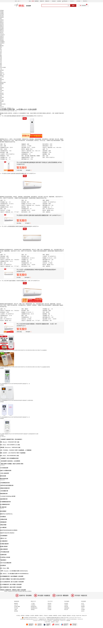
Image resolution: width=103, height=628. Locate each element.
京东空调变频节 (3, 535)
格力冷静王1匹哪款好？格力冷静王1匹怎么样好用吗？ (12, 579)
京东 (24, 6)
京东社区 (59, 615)
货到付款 (49, 603)
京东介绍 (2, 106)
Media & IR (84, 615)
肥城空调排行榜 (3, 493)
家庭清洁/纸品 (3, 82)
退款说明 (66, 606)
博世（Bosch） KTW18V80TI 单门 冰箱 (9, 442)
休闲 (1, 66)
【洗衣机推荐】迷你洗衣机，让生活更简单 (10, 461)
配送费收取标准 (34, 608)
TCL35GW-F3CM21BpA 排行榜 (7, 496)
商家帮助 (36, 615)
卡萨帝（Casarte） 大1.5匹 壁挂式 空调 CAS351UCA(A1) (14, 570)
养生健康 (2, 28)
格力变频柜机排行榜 (5, 504)
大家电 (15, 609)
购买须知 (2, 15)
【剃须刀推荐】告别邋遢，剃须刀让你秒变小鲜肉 (11, 463)
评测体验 (2, 19)
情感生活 (2, 36)
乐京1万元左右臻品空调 (5, 562)
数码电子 (2, 32)
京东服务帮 (2, 34)
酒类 (1, 85)
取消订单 (66, 609)
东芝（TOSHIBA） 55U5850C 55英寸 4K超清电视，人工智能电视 (15, 450)
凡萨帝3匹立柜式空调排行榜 (6, 485)
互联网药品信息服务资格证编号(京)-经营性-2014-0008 (57, 617)
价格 (15, 591)
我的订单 (42, 1)
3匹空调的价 (3, 516)
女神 (1, 57)
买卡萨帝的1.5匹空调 (5, 557)
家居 (1, 63)
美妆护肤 (2, 87)
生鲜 (1, 91)
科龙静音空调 (3, 554)
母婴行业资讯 (2, 104)
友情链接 (50, 615)
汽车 (1, 62)
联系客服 (16, 611)
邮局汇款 (49, 608)
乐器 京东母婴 (3, 67)
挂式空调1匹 (3, 565)
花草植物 (2, 40)
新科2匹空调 (3, 476)
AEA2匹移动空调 (4, 467)
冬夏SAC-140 (3, 538)
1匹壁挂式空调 (3, 519)
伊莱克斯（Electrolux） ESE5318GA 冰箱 (10, 447)
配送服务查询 (33, 606)
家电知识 (2, 22)
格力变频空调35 (4, 541)
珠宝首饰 (2, 100)
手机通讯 (2, 101)
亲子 (1, 53)
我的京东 (47, 1)
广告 (1, 68)
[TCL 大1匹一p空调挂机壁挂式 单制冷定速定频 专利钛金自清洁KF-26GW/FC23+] (32, 238)
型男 (1, 59)
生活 (1, 51)
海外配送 (33, 609)
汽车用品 (2, 90)
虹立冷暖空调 (3, 527)
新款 (26, 591)
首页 (5, 108)
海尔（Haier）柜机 (4, 568)
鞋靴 (1, 95)
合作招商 (32, 615)
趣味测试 (2, 45)
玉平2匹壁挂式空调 (4, 551)
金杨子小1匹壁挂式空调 (5, 470)
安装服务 (2, 11)
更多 (1, 18)
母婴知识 (2, 29)
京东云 (57, 621)
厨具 (1, 71)
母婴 (1, 89)
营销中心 (41, 615)
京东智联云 (29, 591)
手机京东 (65, 1)
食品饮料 (2, 93)
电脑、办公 (2, 74)
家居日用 (2, 79)
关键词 (23, 591)
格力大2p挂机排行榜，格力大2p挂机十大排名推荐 (12, 581)
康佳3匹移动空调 (4, 478)
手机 (1, 49)
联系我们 (23, 615)
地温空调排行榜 (3, 499)
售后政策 (66, 603)
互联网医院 (2, 41)
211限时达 (33, 605)
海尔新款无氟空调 (4, 543)
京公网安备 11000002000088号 (30, 617)
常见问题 (2, 14)
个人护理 (2, 76)
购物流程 (16, 603)
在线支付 (49, 605)
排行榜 (12, 591)
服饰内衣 (2, 75)
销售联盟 (55, 615)
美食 (1, 56)
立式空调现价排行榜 (5, 482)
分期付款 (49, 606)
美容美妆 (2, 24)
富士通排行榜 (3, 507)
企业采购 (59, 1)
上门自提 (33, 603)
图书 (1, 102)
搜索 (73, 5)
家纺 (1, 78)
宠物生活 (2, 72)
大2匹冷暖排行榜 (4, 490)
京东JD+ (83, 611)
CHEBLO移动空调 (4, 473)
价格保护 (66, 605)
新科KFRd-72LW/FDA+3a (6, 514)
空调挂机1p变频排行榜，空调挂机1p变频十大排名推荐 (13, 589)
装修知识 (2, 26)
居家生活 (2, 25)
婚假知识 (2, 38)
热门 (1, 48)
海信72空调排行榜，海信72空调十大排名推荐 (10, 587)
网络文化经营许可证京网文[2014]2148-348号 (56, 619)
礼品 (1, 86)
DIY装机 (82, 605)
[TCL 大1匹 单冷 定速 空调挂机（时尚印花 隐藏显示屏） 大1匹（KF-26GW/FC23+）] (32, 292)
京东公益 (73, 615)
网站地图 (20, 591)
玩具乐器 (2, 94)
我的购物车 (84, 5)
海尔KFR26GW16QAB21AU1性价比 (8, 530)
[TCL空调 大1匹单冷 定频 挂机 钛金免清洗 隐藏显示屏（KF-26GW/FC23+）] (32, 185)
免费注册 (36, 1)
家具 (1, 81)
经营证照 (68, 620)
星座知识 (2, 37)
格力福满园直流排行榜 (5, 501)
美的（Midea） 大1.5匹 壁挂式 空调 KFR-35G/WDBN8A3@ (14, 573)
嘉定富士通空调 (3, 546)
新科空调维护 (3, 511)
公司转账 (49, 609)
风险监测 (64, 615)
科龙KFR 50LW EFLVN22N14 (7, 532)
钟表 (1, 98)
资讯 (1, 44)
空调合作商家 (3, 524)
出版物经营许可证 (42, 619)
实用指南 (2, 10)
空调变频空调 (3, 522)
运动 (1, 60)
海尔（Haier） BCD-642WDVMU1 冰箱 (9, 455)
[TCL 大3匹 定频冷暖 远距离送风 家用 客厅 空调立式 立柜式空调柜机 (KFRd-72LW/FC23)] (32, 127)
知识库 (5, 591)
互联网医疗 (2, 43)
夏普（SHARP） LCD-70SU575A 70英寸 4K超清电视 (12, 452)
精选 (1, 47)
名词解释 (2, 13)
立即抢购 (2, 351)
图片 (17, 591)
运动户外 (2, 33)
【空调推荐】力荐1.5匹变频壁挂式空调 (9, 458)
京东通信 (83, 609)
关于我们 (18, 615)
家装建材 (2, 83)
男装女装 (2, 30)
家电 (1, 64)
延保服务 (83, 606)
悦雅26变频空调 (4, 549)
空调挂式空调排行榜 (5, 488)
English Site (78, 615)
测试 (1, 105)
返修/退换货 (66, 608)
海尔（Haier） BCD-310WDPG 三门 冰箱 (10, 444)
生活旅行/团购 (17, 606)
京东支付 (53, 621)
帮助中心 (2, 21)
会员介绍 (16, 605)
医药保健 (2, 97)
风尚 (1, 52)
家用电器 (2, 70)
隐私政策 (69, 615)
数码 (1, 55)
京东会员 (53, 1)
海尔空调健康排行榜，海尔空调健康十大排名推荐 (11, 576)
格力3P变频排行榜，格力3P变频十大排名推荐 (11, 584)
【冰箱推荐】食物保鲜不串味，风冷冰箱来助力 (11, 439)
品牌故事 (2, 17)
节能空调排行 (3, 560)
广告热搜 (9, 591)
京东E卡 (82, 608)
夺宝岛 (82, 603)
